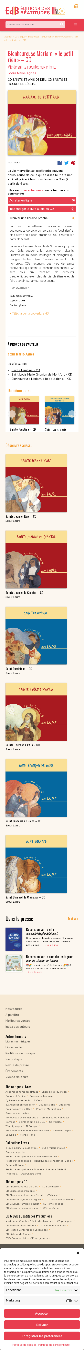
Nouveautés (14, 1009)
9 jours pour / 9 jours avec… (22, 1147)
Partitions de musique (20, 1053)
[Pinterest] (73, 163)
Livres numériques (18, 1041)
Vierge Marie (27, 1134)
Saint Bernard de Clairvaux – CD (25, 897)
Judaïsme (65, 1104)
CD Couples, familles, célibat (22, 1203)
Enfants (38, 1100)
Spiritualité (55, 1121)
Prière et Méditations (48, 1109)
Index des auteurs (18, 1026)
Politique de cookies (24, 1344)
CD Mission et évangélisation (22, 1208)
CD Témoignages (53, 1203)
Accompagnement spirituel (22, 1091)
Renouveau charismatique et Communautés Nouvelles (38, 1117)
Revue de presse (17, 1065)
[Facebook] (59, 163)
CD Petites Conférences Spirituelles (27, 1229)
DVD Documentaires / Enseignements (28, 1238)
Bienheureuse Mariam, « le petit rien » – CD (41, 378)
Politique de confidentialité (54, 1344)
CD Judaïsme (51, 1208)
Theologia (12, 1173)
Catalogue (20, 36)
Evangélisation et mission (20, 1104)
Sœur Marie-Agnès (22, 73)
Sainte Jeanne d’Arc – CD (21, 516)
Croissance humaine (41, 1096)
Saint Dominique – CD (19, 668)
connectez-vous (32, 190)
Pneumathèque (15, 1165)
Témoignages (14, 1126)
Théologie (32, 1126)
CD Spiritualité (50, 1186)
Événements (14, 1071)
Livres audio (14, 1047)
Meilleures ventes (18, 1020)
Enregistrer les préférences (42, 1336)
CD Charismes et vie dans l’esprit (24, 1195)
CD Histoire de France (18, 1233)
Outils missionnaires (53, 1147)
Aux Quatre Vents (31, 1173)
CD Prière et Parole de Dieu (22, 1186)
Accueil (8, 36)
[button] (78, 1253)
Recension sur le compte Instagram (49, 958)
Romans (10, 1121)
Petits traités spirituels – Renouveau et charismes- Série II (39, 1160)
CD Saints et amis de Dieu (27, 79)
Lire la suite (51, 945)
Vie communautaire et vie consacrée (27, 1130)
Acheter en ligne (20, 200)
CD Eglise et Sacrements (20, 1190)
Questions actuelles (17, 1113)
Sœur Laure (13, 520)
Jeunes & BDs (47, 1104)
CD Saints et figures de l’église (23, 1199)
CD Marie (52, 1195)
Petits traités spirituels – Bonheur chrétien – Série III (36, 1169)
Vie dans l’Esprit (62, 1130)
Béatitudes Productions (40, 36)
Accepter (42, 1313)
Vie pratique (14, 1059)
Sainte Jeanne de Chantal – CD (24, 592)
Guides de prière (15, 1152)
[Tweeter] (66, 163)
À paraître (12, 1014)
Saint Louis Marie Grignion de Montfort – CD (42, 374)
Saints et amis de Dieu (32, 1121)
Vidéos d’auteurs (17, 1077)
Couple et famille (16, 1096)
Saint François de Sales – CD (23, 821)
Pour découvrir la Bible (19, 1109)
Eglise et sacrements (18, 1100)
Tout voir (73, 918)
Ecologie (11, 1134)
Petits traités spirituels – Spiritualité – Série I (31, 1156)
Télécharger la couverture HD (30, 313)
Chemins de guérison (54, 1091)
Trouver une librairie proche (29, 218)
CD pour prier (65, 1221)
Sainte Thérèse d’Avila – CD (23, 745)
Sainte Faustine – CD (26, 370)
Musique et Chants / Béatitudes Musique (29, 1221)
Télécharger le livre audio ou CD (31, 208)
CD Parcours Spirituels (53, 1225)
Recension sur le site (42, 931)
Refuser (42, 1325)
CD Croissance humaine (59, 1199)
